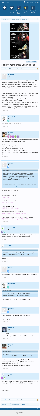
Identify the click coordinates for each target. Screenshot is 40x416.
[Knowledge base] (19, 58)
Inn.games (3, 408)
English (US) (10, 408)
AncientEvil (11, 117)
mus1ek (10, 163)
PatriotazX (11, 327)
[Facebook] (19, 49)
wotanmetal (11, 228)
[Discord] (19, 31)
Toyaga (10, 245)
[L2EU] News (33, 61)
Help (38, 408)
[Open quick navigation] (37, 19)
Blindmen (11, 74)
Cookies (28, 61)
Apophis (10, 132)
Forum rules (20, 413)
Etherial (10, 374)
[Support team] (19, 40)
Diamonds (11, 308)
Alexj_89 (10, 345)
